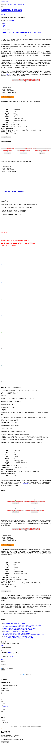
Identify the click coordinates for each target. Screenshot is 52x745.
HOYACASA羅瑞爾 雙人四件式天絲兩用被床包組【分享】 (17, 626)
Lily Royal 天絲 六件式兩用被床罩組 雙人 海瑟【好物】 (23, 32)
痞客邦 (9, 652)
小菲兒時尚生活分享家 (11, 10)
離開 (8, 742)
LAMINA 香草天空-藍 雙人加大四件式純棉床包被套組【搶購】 (18, 638)
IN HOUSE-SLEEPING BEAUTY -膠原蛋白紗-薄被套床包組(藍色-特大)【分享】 (22, 625)
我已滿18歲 (3, 742)
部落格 (4, 25)
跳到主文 (3, 14)
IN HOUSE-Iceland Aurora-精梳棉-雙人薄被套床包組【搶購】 (17, 633)
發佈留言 (3, 669)
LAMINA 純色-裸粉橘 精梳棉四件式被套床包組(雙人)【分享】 (18, 629)
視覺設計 (11, 20)
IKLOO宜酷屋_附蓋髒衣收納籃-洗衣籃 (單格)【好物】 (16, 631)
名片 (4, 26)
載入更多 (3, 661)
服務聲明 (39, 726)
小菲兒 (2, 645)
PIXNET (15, 726)
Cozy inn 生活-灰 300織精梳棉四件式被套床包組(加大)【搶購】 (18, 636)
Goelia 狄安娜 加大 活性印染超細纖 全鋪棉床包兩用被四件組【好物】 (19, 628)
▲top (2, 659)
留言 (12, 652)
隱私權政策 (33, 726)
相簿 (4, 23)
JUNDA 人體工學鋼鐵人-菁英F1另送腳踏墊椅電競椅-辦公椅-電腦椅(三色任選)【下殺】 (24, 634)
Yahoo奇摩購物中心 (6, 74)
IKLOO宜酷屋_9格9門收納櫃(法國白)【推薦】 (14, 623)
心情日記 (11, 656)
